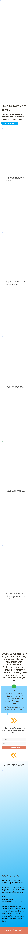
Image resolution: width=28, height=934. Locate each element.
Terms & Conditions (16, 931)
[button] (9, 123)
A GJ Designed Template (17, 930)
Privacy (8, 931)
